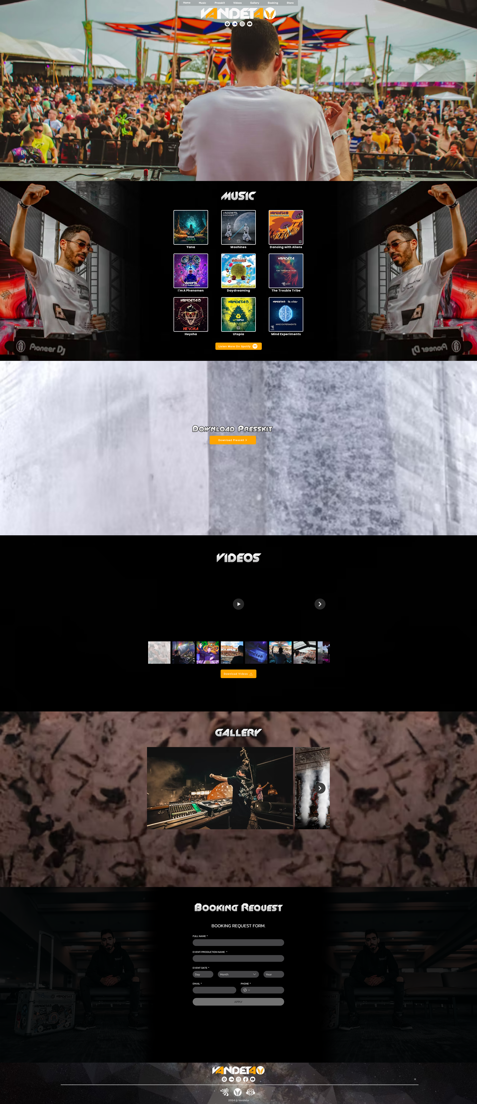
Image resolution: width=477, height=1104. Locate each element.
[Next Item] (320, 604)
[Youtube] (249, 23)
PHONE (246, 983)
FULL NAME (200, 936)
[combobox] (238, 974)
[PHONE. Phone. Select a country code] (246, 990)
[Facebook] (245, 1079)
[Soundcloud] (234, 23)
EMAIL (197, 983)
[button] (190, 227)
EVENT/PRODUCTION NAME (210, 952)
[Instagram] (242, 23)
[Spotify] (227, 23)
